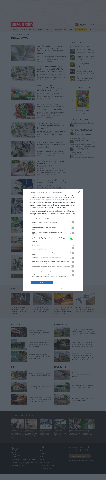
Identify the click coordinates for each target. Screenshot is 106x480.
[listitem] (53, 219)
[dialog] (53, 240)
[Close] (79, 192)
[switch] (72, 222)
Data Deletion (44, 288)
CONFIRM (42, 282)
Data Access (53, 288)
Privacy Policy (61, 288)
